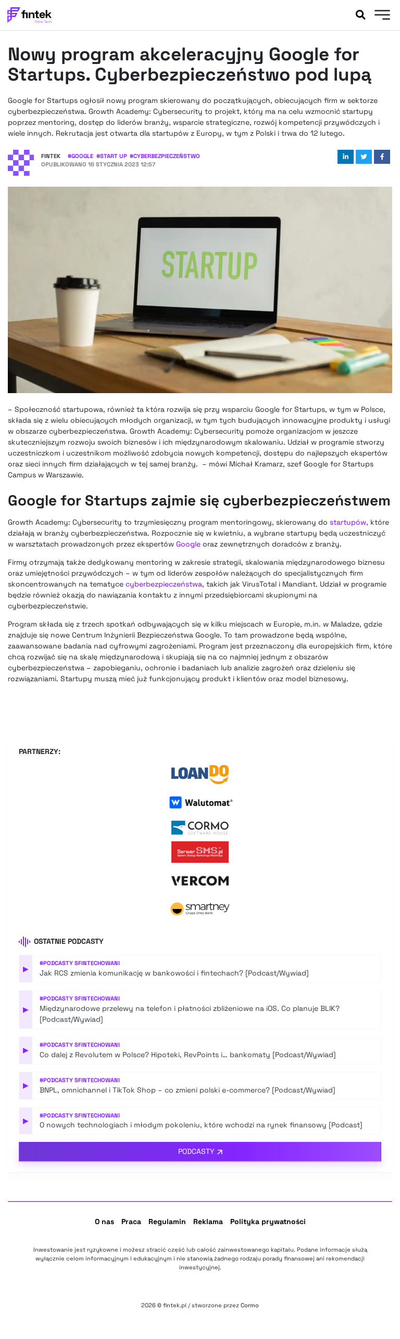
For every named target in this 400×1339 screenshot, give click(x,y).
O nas (104, 1221)
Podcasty (196, 1151)
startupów (348, 522)
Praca (131, 1221)
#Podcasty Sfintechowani (80, 963)
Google (188, 544)
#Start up (111, 156)
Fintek (50, 156)
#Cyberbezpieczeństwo (165, 156)
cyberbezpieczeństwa (164, 584)
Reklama (208, 1221)
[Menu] (381, 16)
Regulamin (167, 1221)
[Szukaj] (360, 15)
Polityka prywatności (268, 1221)
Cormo (250, 1305)
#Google (80, 156)
